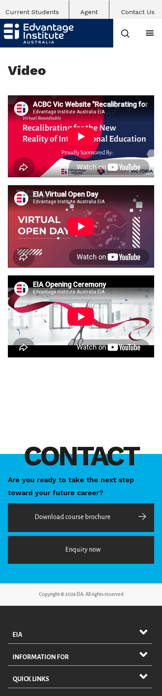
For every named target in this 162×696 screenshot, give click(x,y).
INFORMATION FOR (41, 657)
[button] (150, 32)
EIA (17, 634)
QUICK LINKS (31, 679)
